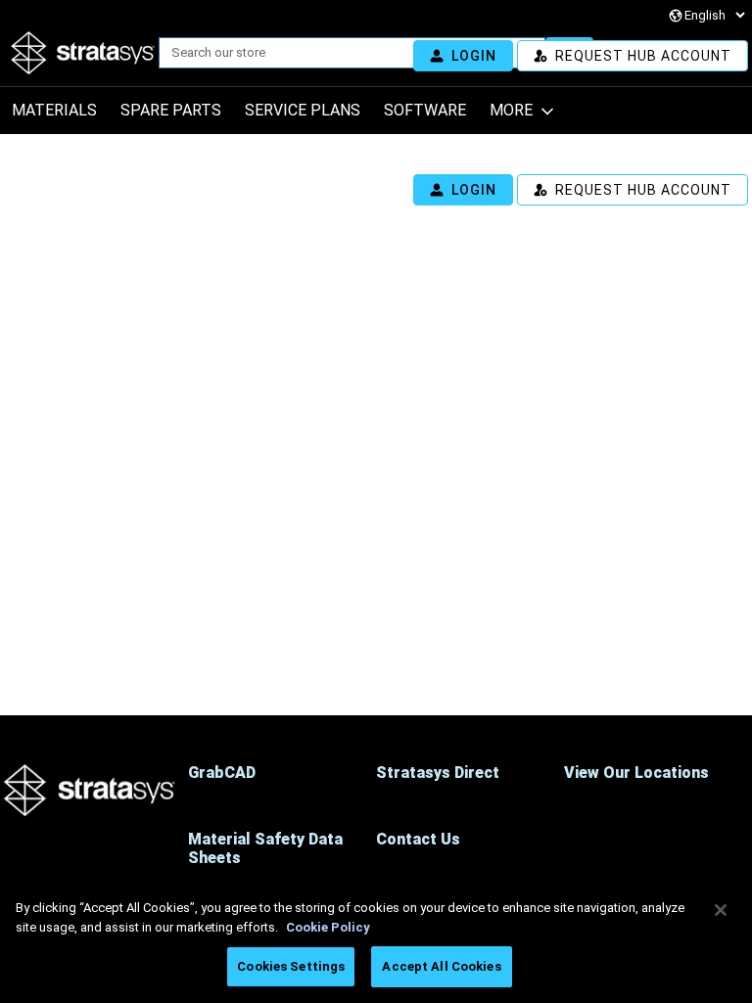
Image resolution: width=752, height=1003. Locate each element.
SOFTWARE (425, 110)
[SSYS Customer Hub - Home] (83, 52)
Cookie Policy (328, 927)
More (511, 110)
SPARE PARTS (170, 110)
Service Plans (302, 110)
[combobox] (345, 53)
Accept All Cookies (441, 966)
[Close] (720, 910)
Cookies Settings (291, 966)
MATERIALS (54, 110)
